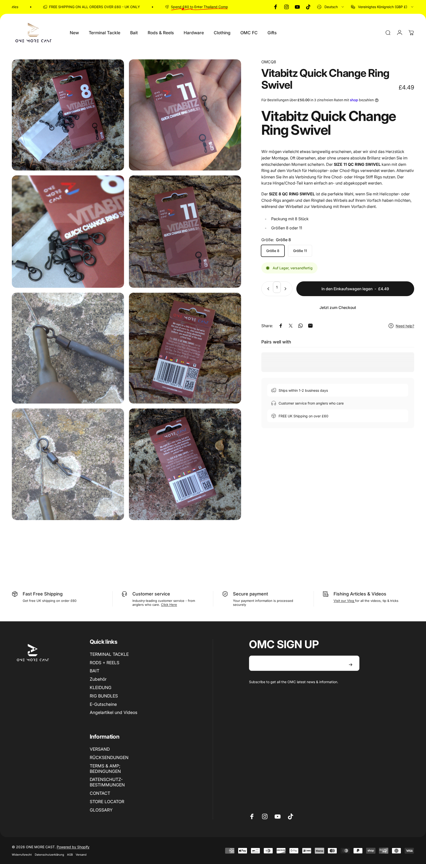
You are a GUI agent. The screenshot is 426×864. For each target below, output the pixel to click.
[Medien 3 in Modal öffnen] (68, 231)
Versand (81, 854)
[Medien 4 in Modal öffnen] (185, 231)
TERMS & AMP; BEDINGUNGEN (105, 768)
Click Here (169, 605)
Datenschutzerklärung (49, 854)
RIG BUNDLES (104, 695)
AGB (70, 854)
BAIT (94, 670)
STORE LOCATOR (107, 801)
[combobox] (331, 7)
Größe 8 (272, 251)
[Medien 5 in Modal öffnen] (68, 348)
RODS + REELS (104, 662)
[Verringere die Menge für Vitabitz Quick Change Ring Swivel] (267, 289)
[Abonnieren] (350, 665)
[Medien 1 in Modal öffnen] (68, 114)
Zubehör (98, 679)
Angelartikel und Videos (113, 712)
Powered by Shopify (73, 847)
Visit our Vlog (344, 601)
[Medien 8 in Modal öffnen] (185, 464)
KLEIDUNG (100, 687)
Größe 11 (300, 251)
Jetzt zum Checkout (338, 307)
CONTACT (100, 793)
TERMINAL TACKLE (109, 654)
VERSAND (100, 749)
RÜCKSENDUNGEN (109, 757)
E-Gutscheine (103, 704)
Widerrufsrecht (22, 854)
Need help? (405, 326)
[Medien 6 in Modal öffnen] (185, 348)
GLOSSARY (101, 810)
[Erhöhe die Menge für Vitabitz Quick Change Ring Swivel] (286, 289)
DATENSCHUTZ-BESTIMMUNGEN (107, 782)
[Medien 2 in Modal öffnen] (185, 114)
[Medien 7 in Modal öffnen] (68, 464)
